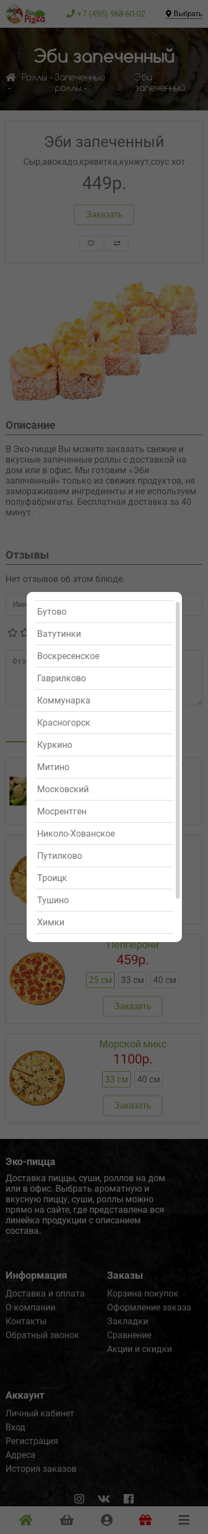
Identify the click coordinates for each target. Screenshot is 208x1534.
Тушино (53, 900)
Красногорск (63, 722)
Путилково (59, 855)
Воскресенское (68, 656)
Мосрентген (62, 811)
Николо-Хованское (76, 833)
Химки (50, 922)
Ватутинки (59, 634)
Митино (53, 767)
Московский (63, 789)
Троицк (52, 878)
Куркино (54, 745)
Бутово (52, 611)
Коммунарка (63, 700)
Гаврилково (61, 678)
